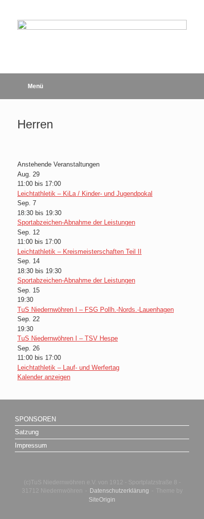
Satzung (27, 432)
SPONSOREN (35, 419)
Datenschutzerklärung (119, 491)
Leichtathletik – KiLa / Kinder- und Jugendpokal (85, 193)
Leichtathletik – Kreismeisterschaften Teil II (79, 251)
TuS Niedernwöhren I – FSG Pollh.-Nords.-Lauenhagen (95, 309)
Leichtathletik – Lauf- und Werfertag (68, 367)
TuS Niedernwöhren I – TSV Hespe (67, 338)
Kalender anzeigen (43, 377)
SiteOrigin (102, 500)
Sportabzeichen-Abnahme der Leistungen (76, 222)
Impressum (31, 445)
